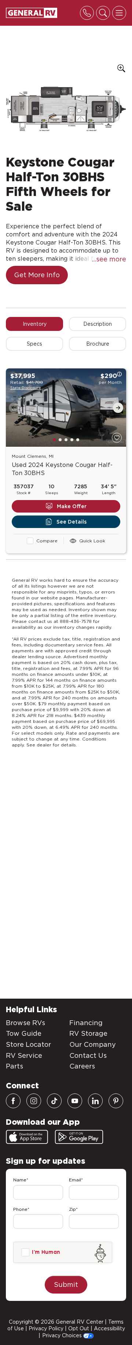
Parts (14, 1066)
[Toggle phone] (87, 13)
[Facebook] (13, 1101)
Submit (66, 1284)
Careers (82, 1066)
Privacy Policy (46, 1328)
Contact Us (88, 1055)
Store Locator (28, 1044)
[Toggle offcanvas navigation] (119, 13)
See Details (71, 522)
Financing (86, 1023)
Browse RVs (25, 1023)
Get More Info (37, 275)
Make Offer (72, 506)
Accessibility (109, 1328)
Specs (34, 344)
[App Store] (27, 1137)
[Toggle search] (103, 13)
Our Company (92, 1044)
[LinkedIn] (95, 1101)
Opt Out (78, 1328)
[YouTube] (74, 1101)
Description (97, 324)
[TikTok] (54, 1101)
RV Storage (88, 1033)
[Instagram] (33, 1101)
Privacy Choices (62, 1335)
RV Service (24, 1055)
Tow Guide (23, 1033)
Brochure (97, 344)
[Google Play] (79, 1137)
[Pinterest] (116, 1101)
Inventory (35, 324)
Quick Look (92, 540)
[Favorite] (117, 438)
